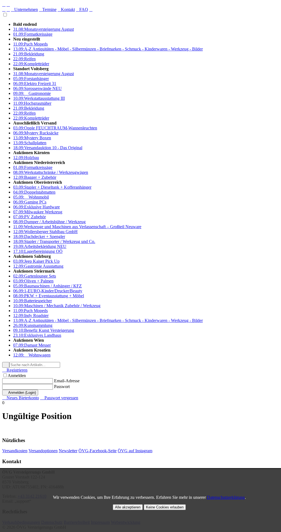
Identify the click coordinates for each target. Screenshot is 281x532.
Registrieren (14, 370)
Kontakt (66, 9)
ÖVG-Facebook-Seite (97, 450)
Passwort (62, 386)
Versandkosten (14, 450)
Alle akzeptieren (127, 507)
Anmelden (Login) (20, 392)
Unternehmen (24, 9)
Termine (48, 9)
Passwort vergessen (59, 397)
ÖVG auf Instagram (135, 450)
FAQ (82, 9)
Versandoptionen (43, 450)
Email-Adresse (67, 380)
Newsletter (68, 450)
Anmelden (17, 375)
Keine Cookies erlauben (165, 507)
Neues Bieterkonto (20, 397)
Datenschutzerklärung (226, 497)
